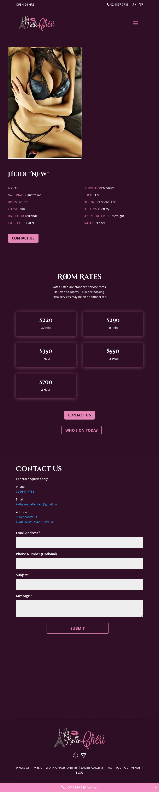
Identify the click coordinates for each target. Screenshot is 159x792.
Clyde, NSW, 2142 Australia (34, 522)
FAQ (109, 767)
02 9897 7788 (119, 4)
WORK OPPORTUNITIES (62, 767)
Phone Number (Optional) (36, 554)
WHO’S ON (23, 767)
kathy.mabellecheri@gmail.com (37, 504)
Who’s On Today (81, 430)
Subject (22, 575)
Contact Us (79, 415)
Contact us (23, 238)
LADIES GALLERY (92, 767)
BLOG (79, 772)
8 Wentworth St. (27, 517)
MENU (38, 767)
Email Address (27, 533)
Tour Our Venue (128, 767)
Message (23, 596)
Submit (77, 628)
